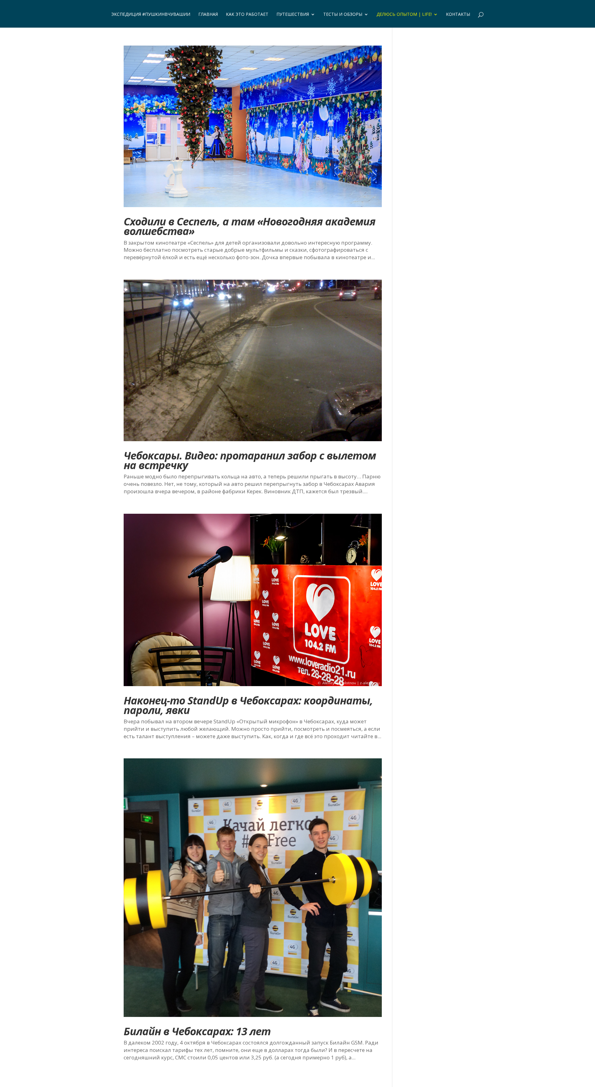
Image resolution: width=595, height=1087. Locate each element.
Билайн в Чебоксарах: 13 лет (197, 1031)
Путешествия (292, 14)
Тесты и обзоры (342, 14)
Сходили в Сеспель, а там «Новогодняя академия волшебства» (249, 226)
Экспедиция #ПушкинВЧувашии (150, 14)
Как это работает (247, 14)
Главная (208, 14)
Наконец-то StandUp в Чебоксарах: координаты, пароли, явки (248, 705)
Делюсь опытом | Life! (404, 14)
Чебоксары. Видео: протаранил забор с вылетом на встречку (250, 460)
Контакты (458, 14)
